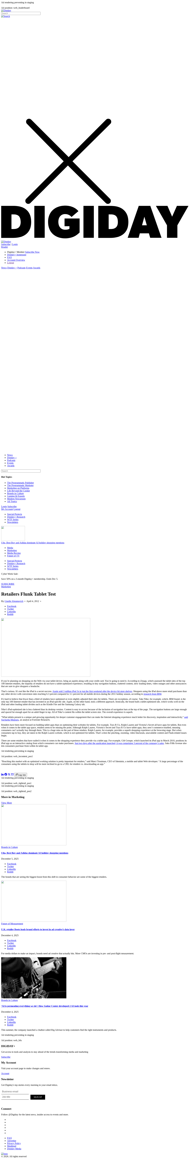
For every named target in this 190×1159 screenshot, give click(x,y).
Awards (36, 267)
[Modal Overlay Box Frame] (23, 1097)
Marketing (12, 550)
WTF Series (12, 519)
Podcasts (21, 267)
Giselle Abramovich (14, 601)
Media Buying (14, 553)
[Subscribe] (6, 241)
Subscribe (5, 244)
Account (5, 1073)
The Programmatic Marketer (20, 485)
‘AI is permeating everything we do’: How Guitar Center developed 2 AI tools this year (44, 1006)
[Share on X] (9, 775)
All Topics (12, 501)
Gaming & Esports (16, 496)
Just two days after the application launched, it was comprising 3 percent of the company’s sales (119, 743)
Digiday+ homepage (16, 254)
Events (29, 267)
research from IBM (152, 694)
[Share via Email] (12, 775)
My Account (7, 509)
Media (10, 547)
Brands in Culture (15, 493)
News (4, 267)
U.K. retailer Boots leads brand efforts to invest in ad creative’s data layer (38, 929)
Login (15, 244)
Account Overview (16, 260)
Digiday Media (14, 1148)
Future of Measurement (12, 923)
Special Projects (14, 514)
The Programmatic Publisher (20, 482)
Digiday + (12, 267)
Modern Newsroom (16, 498)
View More (6, 803)
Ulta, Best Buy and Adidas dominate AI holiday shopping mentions (32, 542)
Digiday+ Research (16, 517)
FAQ (9, 257)
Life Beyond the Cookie (18, 490)
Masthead (11, 1146)
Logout (10, 262)
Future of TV (13, 555)
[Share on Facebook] (5, 775)
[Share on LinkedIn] (2, 775)
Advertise (11, 1140)
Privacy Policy (14, 1143)
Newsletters (12, 522)
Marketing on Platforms (18, 488)
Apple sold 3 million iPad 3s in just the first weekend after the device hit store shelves (92, 691)
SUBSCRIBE (7, 584)
